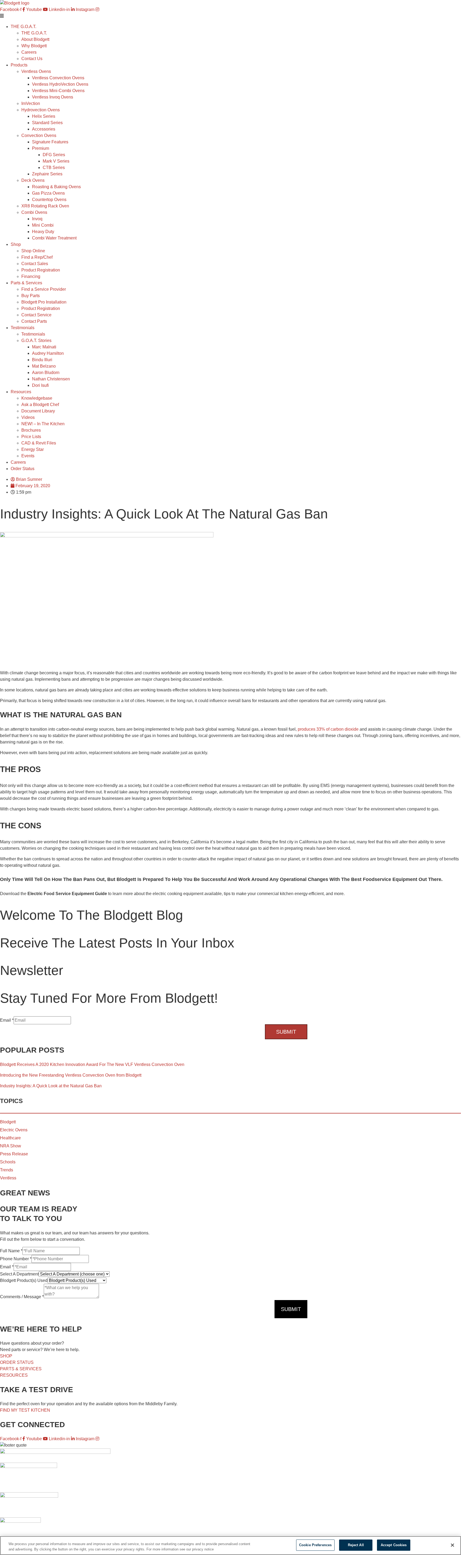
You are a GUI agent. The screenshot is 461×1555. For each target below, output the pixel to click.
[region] (230, 1545)
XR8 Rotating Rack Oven (45, 206)
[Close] (452, 1545)
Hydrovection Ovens (40, 110)
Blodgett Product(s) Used (23, 1280)
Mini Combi (43, 225)
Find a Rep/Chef (37, 257)
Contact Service (36, 315)
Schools (7, 1162)
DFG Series (54, 154)
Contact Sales (34, 263)
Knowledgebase (36, 398)
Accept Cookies (394, 1545)
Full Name (11, 1251)
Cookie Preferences (315, 1545)
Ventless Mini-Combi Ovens (58, 90)
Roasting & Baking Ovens (56, 186)
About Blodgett (35, 39)
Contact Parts (34, 321)
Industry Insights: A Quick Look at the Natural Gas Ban (51, 1086)
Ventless (8, 1178)
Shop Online (33, 251)
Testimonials (33, 334)
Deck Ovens (33, 180)
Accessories (43, 129)
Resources (21, 391)
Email (7, 1020)
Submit (286, 1032)
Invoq (37, 218)
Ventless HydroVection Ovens (60, 84)
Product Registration (40, 270)
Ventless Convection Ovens (58, 78)
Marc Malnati (44, 347)
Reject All (356, 1545)
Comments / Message (22, 1296)
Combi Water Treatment (54, 238)
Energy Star (32, 449)
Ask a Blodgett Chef (40, 404)
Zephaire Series (47, 174)
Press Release (14, 1154)
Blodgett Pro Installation (43, 302)
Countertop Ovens (49, 199)
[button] (230, 16)
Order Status (22, 468)
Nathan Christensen (51, 379)
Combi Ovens (34, 212)
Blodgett (8, 1122)
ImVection (30, 103)
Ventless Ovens (36, 71)
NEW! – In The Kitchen (43, 424)
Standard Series (47, 122)
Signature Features (50, 142)
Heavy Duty (43, 231)
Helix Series (43, 116)
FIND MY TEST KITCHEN (25, 1410)
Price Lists (31, 436)
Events (27, 456)
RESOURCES (14, 1375)
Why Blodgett (34, 46)
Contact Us (31, 58)
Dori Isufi (40, 385)
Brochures (31, 430)
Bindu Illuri (42, 359)
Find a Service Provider (43, 289)
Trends (6, 1170)
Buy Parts (30, 295)
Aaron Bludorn (45, 372)
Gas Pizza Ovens (48, 193)
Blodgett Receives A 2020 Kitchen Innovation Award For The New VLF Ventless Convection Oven (92, 1064)
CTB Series (54, 167)
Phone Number (15, 1259)
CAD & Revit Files (38, 443)
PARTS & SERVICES (21, 1369)
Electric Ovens (13, 1130)
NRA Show (10, 1146)
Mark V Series (56, 161)
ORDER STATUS (17, 1362)
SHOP (6, 1356)
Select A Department (19, 1274)
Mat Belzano (44, 366)
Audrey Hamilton (48, 353)
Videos (28, 417)
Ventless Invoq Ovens (52, 97)
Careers (29, 52)
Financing (30, 276)
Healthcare (10, 1138)
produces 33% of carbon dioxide (328, 729)
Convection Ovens (38, 135)
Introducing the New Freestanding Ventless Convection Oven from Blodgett (70, 1075)
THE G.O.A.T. (34, 33)
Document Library (38, 411)
